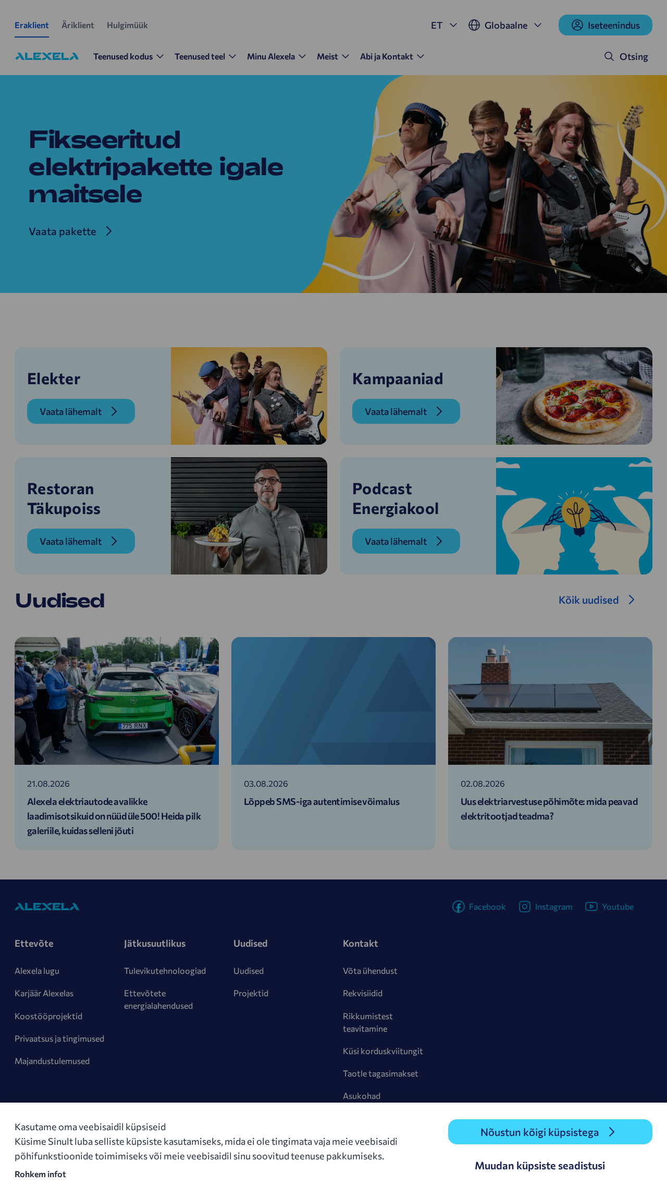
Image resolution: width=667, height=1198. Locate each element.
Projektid (250, 993)
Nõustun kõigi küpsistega (539, 1132)
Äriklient (77, 25)
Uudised (248, 970)
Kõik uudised (589, 599)
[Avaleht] (47, 56)
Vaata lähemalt (71, 411)
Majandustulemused (52, 1061)
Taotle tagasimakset (380, 1073)
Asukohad (361, 1096)
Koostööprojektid (48, 1016)
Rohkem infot (40, 1174)
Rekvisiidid (362, 993)
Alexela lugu (37, 970)
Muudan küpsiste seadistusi (540, 1165)
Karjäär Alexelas (44, 993)
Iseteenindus (614, 25)
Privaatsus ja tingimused (59, 1038)
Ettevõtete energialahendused (158, 999)
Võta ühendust (370, 970)
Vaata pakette (62, 231)
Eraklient (32, 25)
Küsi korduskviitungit (383, 1051)
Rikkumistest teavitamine (368, 1022)
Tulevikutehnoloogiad (165, 970)
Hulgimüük (127, 25)
